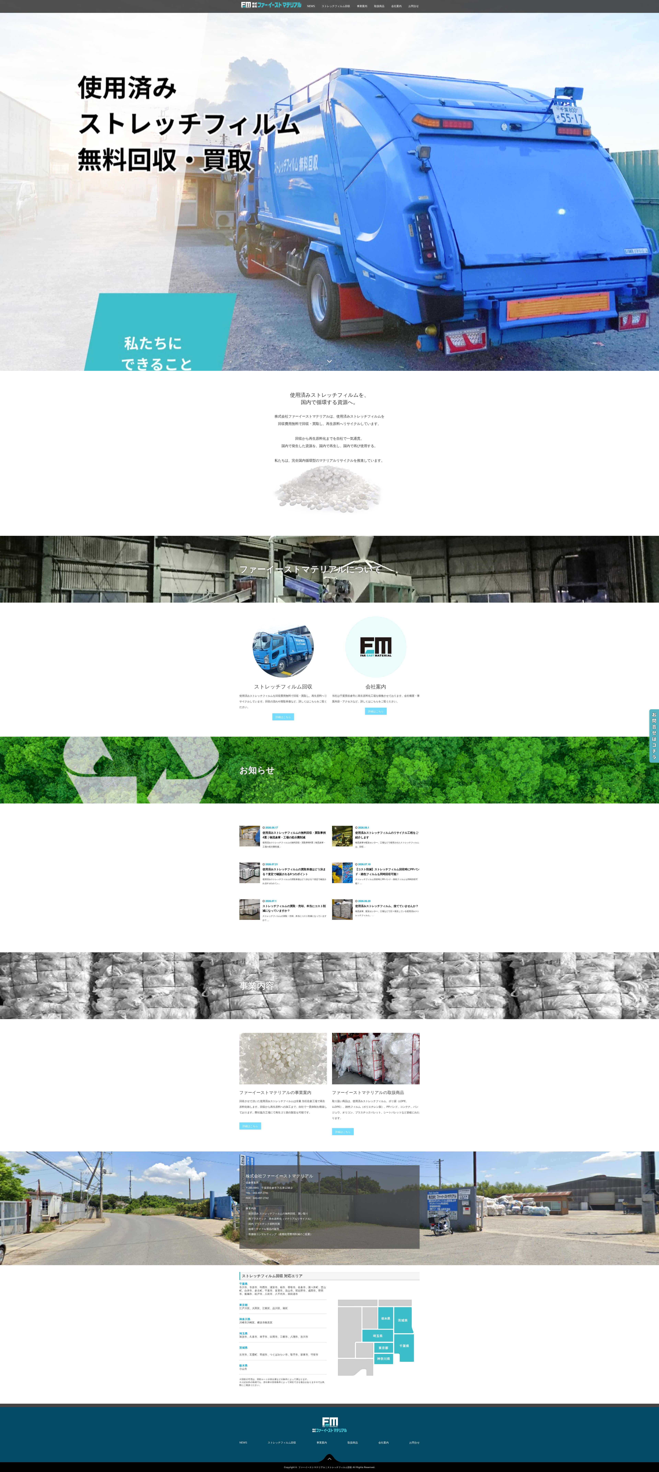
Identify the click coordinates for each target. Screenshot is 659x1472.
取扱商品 (379, 6)
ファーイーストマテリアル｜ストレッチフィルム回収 (325, 1467)
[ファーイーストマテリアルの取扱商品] (376, 1086)
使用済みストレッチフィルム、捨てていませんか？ (386, 906)
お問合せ (413, 6)
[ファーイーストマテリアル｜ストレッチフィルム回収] (271, 4)
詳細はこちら (283, 717)
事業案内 (362, 6)
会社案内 (396, 6)
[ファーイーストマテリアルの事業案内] (283, 1086)
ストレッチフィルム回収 (336, 6)
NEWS (311, 6)
